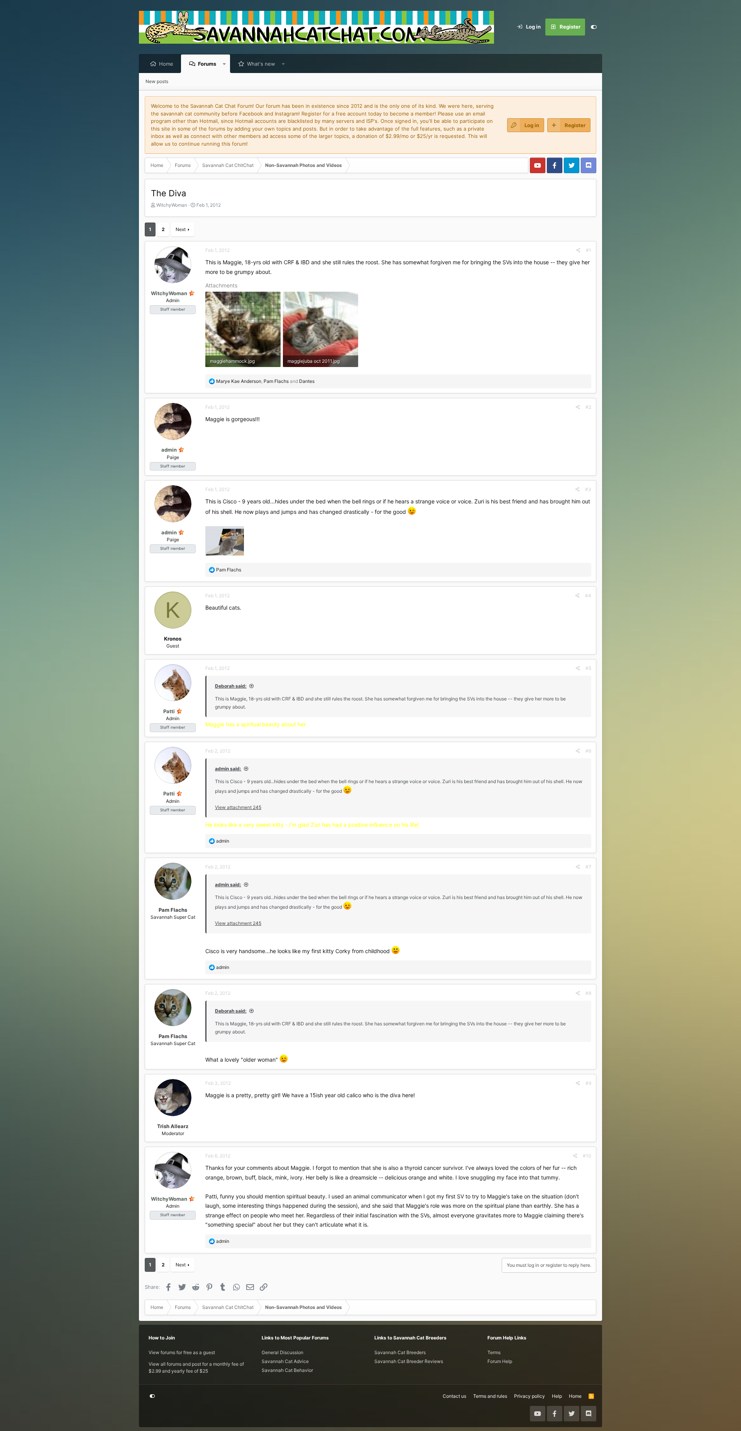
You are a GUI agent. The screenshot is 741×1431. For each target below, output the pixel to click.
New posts (156, 81)
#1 (588, 250)
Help (557, 1396)
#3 (588, 489)
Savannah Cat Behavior (287, 1370)
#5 (588, 668)
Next (181, 229)
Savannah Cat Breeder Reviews (408, 1361)
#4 (588, 595)
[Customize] (593, 27)
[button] (224, 63)
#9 (588, 1083)
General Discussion (282, 1352)
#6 (588, 751)
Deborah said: (231, 686)
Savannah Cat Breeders (400, 1352)
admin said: (228, 769)
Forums (207, 64)
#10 (587, 1156)
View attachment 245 (238, 807)
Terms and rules (490, 1396)
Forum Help (499, 1361)
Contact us (454, 1396)
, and (265, 381)
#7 (588, 867)
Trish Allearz (172, 1126)
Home (166, 64)
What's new (261, 64)
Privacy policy (529, 1396)
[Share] (578, 250)
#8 (588, 993)
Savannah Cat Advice (285, 1361)
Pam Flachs (173, 910)
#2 (588, 407)
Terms (494, 1352)
